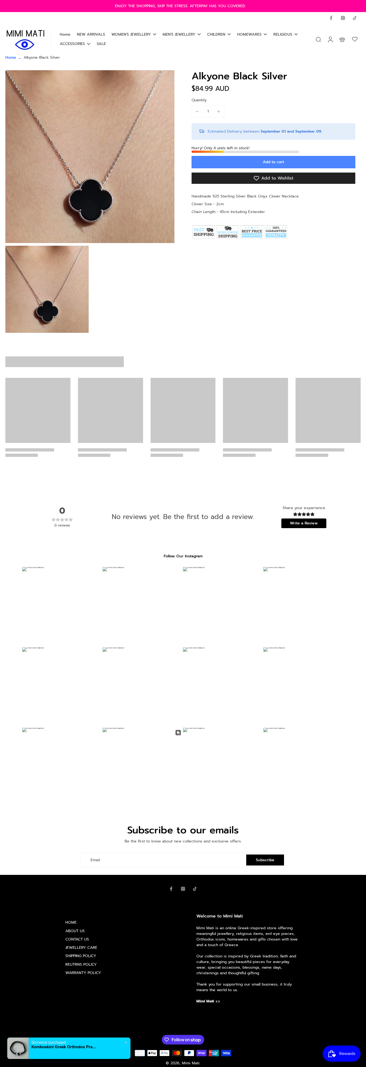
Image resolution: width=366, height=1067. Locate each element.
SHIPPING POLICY (80, 955)
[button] (273, 162)
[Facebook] (331, 18)
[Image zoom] (89, 156)
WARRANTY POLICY (83, 972)
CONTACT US (77, 939)
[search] (318, 39)
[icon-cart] (342, 39)
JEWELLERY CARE (81, 947)
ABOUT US (75, 931)
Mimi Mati (191, 1063)
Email (95, 860)
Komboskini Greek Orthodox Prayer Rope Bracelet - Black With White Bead (64, 1046)
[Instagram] (343, 18)
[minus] (197, 111)
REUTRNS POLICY (81, 964)
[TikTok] (355, 18)
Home (10, 57)
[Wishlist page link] (354, 39)
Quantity (199, 100)
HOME (71, 922)
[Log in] (330, 39)
